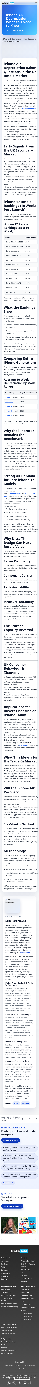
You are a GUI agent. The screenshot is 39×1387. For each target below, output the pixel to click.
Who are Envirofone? (28, 1261)
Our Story (4, 1276)
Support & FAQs (26, 1278)
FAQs (22, 1301)
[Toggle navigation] (36, 2)
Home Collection (7, 1353)
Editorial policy (26, 1304)
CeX (24, 1369)
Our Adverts (5, 1273)
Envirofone (23, 745)
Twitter (3, 1267)
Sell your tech (6, 1339)
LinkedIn (25, 1103)
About (16, 1103)
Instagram (5, 1270)
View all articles (10, 1140)
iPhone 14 (8, 415)
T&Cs (22, 1272)
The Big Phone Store (28, 1365)
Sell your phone (6, 1330)
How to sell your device (9, 1327)
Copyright (24, 1275)
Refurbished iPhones (8, 1295)
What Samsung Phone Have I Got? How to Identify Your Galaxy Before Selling (19, 1167)
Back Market (17, 1369)
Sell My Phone (24, 952)
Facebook (4, 1264)
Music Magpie (9, 1365)
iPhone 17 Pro (15, 493)
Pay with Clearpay (27, 1316)
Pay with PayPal (26, 1319)
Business (24, 1281)
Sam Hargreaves (16, 30)
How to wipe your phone (29, 1307)
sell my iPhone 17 (29, 108)
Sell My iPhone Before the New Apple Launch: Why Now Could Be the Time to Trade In (18, 1158)
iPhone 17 (8, 397)
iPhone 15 (8, 411)
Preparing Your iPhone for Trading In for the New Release (19, 1148)
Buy (8, 1117)
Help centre (25, 1290)
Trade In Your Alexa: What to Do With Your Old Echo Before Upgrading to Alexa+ (19, 1175)
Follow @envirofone (12, 1206)
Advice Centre (16, 1117)
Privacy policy (25, 1269)
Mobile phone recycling (9, 1307)
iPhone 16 (8, 406)
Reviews (4, 1347)
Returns (4, 1279)
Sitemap (24, 1310)
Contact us (5, 1261)
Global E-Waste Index (8, 1350)
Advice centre (25, 1293)
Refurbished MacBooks (9, 1304)
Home (3, 1117)
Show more (8, 1183)
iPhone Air (9, 402)
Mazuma (17, 1365)
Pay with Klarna (26, 1313)
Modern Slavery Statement (22, 1379)
